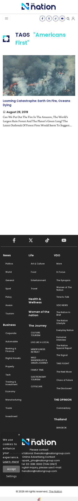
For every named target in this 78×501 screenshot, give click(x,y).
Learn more (11, 461)
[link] (39, 94)
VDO (57, 255)
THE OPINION (63, 400)
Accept (11, 469)
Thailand (60, 419)
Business (9, 325)
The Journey (38, 326)
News (7, 255)
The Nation (55, 491)
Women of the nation (39, 313)
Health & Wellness (35, 300)
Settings (11, 476)
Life (31, 255)
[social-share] (42, 18)
